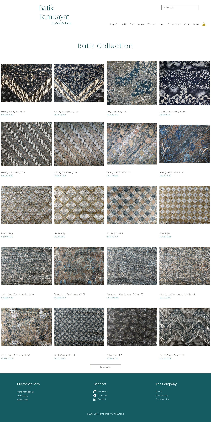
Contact (102, 399)
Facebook (103, 395)
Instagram (103, 391)
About (159, 391)
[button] (204, 24)
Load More (105, 367)
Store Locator (162, 399)
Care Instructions (25, 391)
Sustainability (162, 395)
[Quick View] (26, 83)
